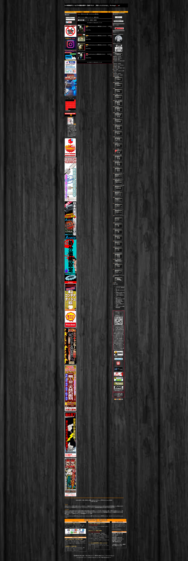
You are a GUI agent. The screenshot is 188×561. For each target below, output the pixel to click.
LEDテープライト (117, 43)
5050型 (73, 506)
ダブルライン (99, 506)
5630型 (76, 506)
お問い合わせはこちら (116, 541)
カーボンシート (112, 515)
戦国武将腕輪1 (116, 76)
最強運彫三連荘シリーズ (118, 179)
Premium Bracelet (117, 191)
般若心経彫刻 (116, 106)
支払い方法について (90, 555)
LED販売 (82, 12)
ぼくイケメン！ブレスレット (118, 216)
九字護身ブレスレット (118, 124)
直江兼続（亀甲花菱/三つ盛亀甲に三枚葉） (118, 68)
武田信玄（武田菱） (117, 63)
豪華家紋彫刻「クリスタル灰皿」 (118, 276)
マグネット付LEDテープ (82, 506)
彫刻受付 (91, 12)
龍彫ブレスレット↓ (117, 222)
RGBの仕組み (118, 302)
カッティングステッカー (118, 269)
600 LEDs (95, 506)
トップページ (71, 12)
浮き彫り (100, 510)
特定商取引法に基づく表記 (79, 555)
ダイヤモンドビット (97, 515)
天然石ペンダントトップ (118, 209)
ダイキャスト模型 (89, 515)
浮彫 (114, 88)
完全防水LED (74, 507)
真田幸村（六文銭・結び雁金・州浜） (118, 71)
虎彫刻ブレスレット (117, 247)
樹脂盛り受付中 (75, 510)
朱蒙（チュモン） (117, 136)
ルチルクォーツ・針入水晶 (119, 185)
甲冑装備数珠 (83, 513)
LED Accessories (106, 506)
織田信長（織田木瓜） (118, 58)
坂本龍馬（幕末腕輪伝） (118, 100)
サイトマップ (118, 297)
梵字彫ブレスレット (117, 130)
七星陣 (115, 282)
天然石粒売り (104, 510)
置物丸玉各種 (116, 161)
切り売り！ (113, 507)
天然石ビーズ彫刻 (68, 510)
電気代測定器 (99, 507)
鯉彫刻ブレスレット (117, 229)
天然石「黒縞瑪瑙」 (117, 259)
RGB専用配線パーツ (113, 506)
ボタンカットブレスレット (119, 173)
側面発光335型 (90, 506)
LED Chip (109, 507)
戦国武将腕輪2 (116, 82)
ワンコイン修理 (89, 513)
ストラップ (116, 203)
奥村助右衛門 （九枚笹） (118, 75)
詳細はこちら (67, 534)
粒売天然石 (116, 142)
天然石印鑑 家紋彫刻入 (118, 253)
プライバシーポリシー (116, 529)
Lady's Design (116, 167)
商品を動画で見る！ (120, 301)
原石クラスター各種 (117, 155)
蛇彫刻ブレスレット (117, 241)
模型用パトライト (104, 515)
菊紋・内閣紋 (116, 112)
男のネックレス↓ (117, 197)
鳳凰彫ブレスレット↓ (118, 235)
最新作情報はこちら (118, 390)
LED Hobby (105, 507)
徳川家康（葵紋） (117, 59)
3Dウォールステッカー (80, 515)
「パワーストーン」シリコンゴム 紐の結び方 (120, 287)
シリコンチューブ (85, 507)
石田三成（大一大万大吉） (119, 65)
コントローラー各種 (93, 507)
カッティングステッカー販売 (70, 515)
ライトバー (79, 507)
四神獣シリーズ (117, 118)
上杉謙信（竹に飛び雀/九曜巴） (118, 61)
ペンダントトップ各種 (101, 512)
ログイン (99, 12)
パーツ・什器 (116, 149)
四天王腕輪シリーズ (117, 94)
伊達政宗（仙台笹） (117, 73)
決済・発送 (109, 12)
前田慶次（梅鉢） (117, 66)
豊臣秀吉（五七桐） (117, 56)
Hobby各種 (116, 263)
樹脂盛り (115, 52)
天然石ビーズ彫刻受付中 (118, 34)
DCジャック (69, 507)
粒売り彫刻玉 (71, 512)
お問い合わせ (121, 12)
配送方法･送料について (99, 555)
